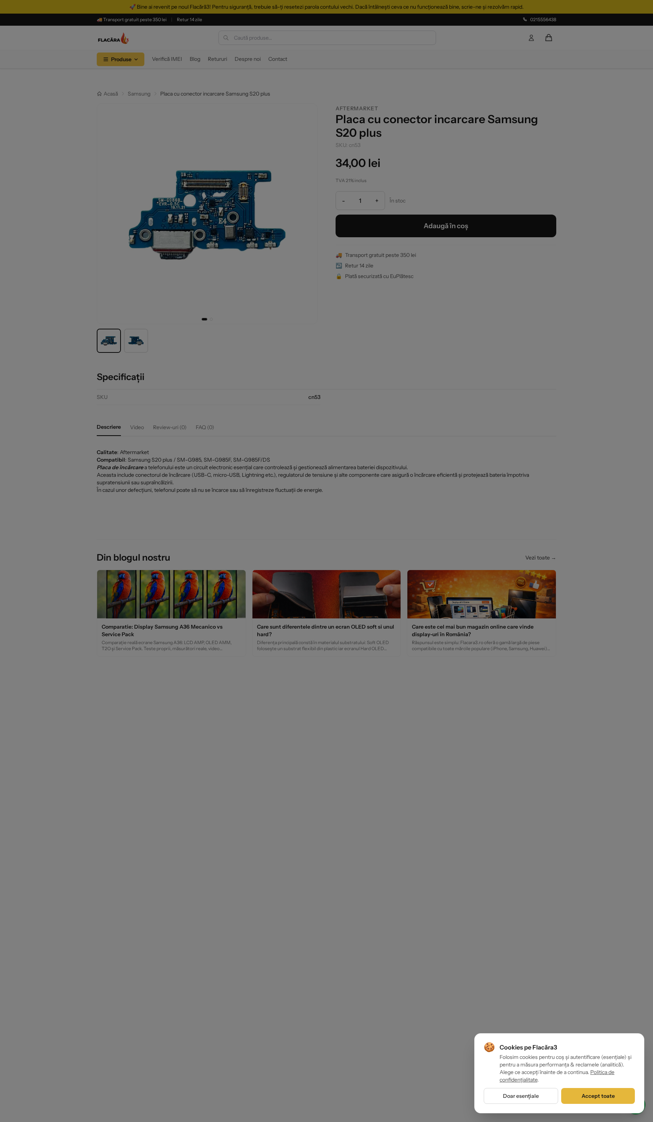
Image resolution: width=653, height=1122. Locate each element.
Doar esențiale (521, 1096)
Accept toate (598, 1096)
